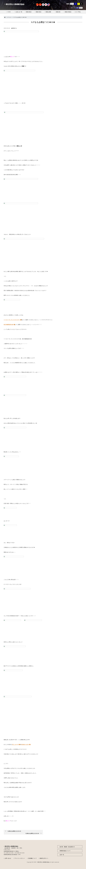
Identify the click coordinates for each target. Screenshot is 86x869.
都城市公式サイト (44, 858)
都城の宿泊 (38, 12)
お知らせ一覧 (19, 12)
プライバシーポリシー (19, 858)
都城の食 (58, 12)
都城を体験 (48, 12)
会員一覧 (62, 854)
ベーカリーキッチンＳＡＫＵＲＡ (12, 319)
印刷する (14, 28)
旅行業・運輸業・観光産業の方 (67, 846)
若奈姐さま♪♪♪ (25, 744)
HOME (9, 12)
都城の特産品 (68, 12)
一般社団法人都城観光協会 (14, 4)
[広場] (15, 402)
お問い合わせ (8, 858)
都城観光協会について (65, 850)
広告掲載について (32, 858)
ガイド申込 (78, 12)
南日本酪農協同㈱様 (8, 324)
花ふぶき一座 (15, 744)
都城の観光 (28, 12)
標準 (72, 4)
